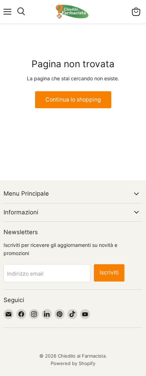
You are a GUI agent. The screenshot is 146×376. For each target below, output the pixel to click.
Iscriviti (109, 272)
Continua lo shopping (73, 99)
